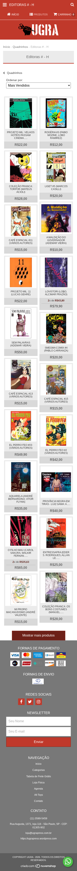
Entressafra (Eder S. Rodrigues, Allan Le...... (56, 555)
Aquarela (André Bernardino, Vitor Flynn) (20, 499)
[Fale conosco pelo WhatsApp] (68, 862)
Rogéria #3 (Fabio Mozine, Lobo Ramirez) (56, 135)
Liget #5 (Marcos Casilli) (56, 188)
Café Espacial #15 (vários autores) (56, 400)
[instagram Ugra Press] (38, 701)
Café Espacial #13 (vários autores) (21, 395)
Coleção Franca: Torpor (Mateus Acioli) (21, 189)
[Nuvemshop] (38, 867)
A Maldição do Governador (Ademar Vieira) (56, 240)
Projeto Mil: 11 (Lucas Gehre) (21, 293)
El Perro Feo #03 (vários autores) (20, 446)
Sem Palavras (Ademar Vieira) (20, 344)
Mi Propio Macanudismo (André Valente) (20, 612)
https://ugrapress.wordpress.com (39, 838)
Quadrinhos (20, 46)
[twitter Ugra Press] (30, 701)
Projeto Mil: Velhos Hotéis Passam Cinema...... (20, 135)
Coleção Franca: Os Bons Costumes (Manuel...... (56, 609)
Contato (38, 801)
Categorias (38, 770)
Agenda (38, 788)
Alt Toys (38, 794)
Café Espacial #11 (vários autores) (21, 242)
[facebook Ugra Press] (21, 701)
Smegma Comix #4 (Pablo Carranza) (56, 349)
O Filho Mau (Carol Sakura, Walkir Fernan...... (21, 553)
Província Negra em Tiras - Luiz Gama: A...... (56, 503)
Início (6, 46)
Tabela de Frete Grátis (38, 776)
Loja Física (38, 782)
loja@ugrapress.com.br (38, 833)
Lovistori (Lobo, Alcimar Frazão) (56, 293)
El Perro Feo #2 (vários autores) (56, 451)
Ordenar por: (14, 80)
